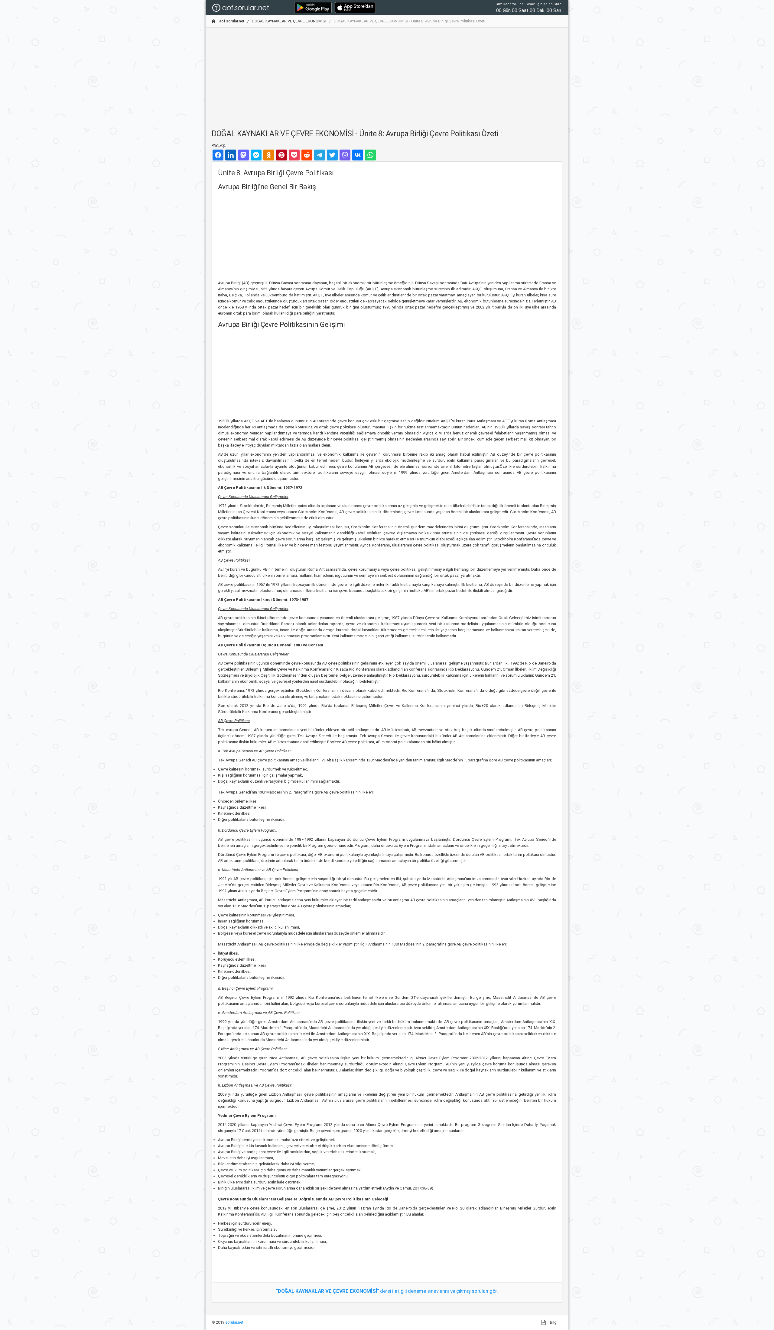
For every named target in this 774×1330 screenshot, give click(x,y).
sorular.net (234, 1322)
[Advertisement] (387, 74)
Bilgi (553, 1322)
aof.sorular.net (231, 21)
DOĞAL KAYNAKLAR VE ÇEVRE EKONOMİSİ (289, 21)
